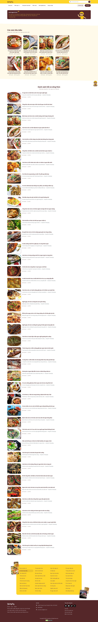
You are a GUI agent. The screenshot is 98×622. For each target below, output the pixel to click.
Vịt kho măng (38, 590)
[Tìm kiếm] (89, 2)
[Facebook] (66, 606)
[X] (75, 606)
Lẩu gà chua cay (38, 578)
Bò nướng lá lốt (23, 573)
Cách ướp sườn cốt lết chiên (56, 583)
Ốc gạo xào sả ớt (54, 590)
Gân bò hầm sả (23, 583)
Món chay (35, 5)
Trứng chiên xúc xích (70, 570)
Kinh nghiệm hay (42, 5)
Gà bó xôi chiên (23, 590)
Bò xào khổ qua (38, 573)
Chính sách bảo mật (68, 612)
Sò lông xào (53, 585)
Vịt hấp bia (52, 570)
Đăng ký (87, 5)
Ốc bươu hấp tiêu (69, 568)
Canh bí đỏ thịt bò (39, 570)
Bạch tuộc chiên (38, 588)
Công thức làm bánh (26, 5)
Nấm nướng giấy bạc (54, 578)
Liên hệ (79, 5)
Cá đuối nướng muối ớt (40, 583)
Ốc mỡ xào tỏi (69, 583)
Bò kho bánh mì (23, 568)
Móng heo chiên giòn (70, 585)
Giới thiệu (66, 608)
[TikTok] (72, 606)
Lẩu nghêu (52, 580)
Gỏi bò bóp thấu (23, 570)
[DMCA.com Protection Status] (49, 620)
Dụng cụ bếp (50, 5)
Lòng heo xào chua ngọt (71, 580)
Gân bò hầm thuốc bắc (25, 585)
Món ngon (17, 5)
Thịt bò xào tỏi (23, 575)
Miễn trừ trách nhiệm (68, 614)
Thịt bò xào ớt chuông (24, 580)
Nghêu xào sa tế (53, 588)
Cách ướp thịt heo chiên (40, 575)
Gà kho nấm (37, 580)
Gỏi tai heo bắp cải (70, 573)
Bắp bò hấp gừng (23, 588)
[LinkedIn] (69, 606)
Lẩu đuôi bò (22, 578)
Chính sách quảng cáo (69, 610)
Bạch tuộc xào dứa (54, 573)
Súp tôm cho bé (53, 575)
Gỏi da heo (68, 588)
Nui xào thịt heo (69, 575)
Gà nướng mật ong (70, 590)
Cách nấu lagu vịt (54, 568)
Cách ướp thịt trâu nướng (40, 585)
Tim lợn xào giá (69, 578)
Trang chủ (10, 5)
